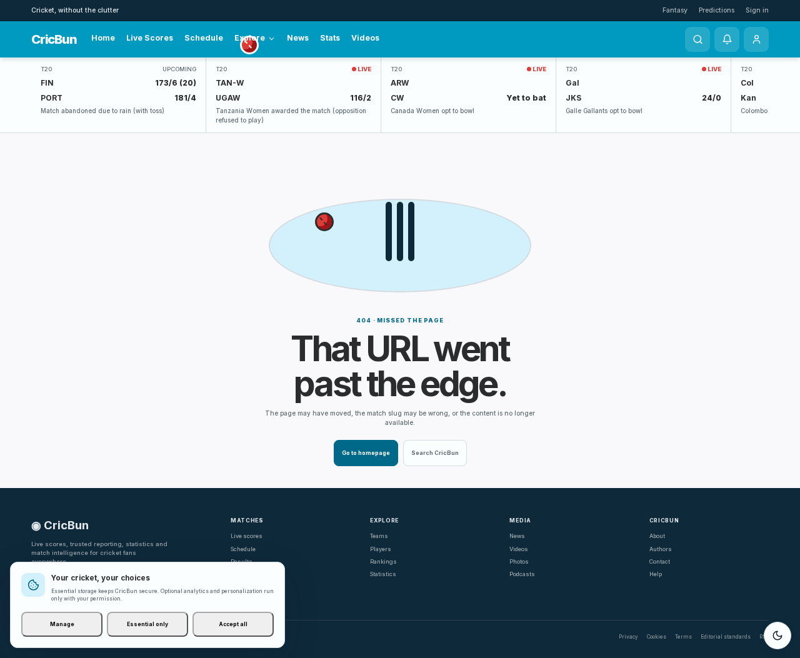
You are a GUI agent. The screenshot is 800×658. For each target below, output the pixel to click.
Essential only (147, 624)
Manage (62, 624)
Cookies (656, 637)
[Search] (697, 39)
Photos (519, 561)
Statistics (383, 574)
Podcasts (522, 574)
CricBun (53, 39)
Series (239, 574)
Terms (683, 637)
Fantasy (675, 10)
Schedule (203, 37)
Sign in (757, 10)
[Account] (756, 39)
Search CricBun (435, 452)
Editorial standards (726, 637)
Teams (379, 535)
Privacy (628, 637)
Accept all (233, 624)
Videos (365, 37)
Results (241, 561)
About (657, 535)
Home (103, 37)
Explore (249, 37)
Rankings (383, 561)
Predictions (716, 10)
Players (380, 549)
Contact (659, 561)
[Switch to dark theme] (777, 635)
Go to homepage (366, 452)
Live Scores (149, 37)
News (298, 37)
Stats (330, 37)
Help (655, 574)
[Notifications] (726, 39)
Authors (660, 549)
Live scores (246, 535)
